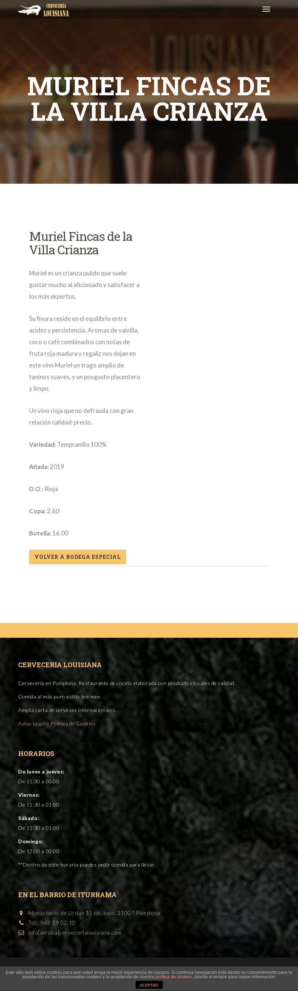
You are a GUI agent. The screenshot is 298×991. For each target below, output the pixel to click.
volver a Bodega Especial (78, 556)
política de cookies (174, 976)
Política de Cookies (73, 723)
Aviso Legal (31, 723)
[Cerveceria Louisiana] (41, 9)
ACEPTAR (149, 985)
